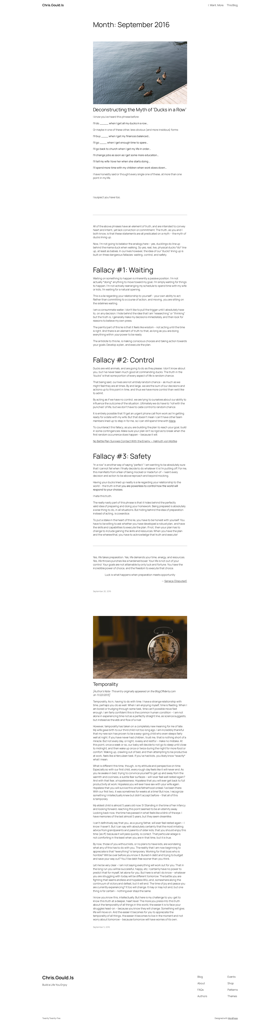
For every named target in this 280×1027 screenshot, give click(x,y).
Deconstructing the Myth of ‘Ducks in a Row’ (140, 109)
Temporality (105, 684)
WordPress (233, 1018)
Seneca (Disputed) (175, 581)
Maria (172, 421)
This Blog (232, 5)
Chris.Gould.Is (53, 5)
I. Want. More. (216, 5)
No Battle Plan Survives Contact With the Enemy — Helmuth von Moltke (135, 441)
